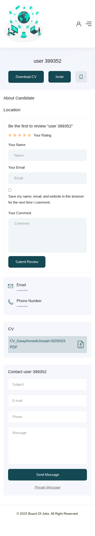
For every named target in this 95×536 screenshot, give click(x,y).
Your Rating (42, 135)
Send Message (47, 475)
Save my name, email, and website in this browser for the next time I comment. (46, 199)
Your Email (16, 167)
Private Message (47, 487)
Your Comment (19, 213)
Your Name (16, 145)
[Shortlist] (81, 77)
